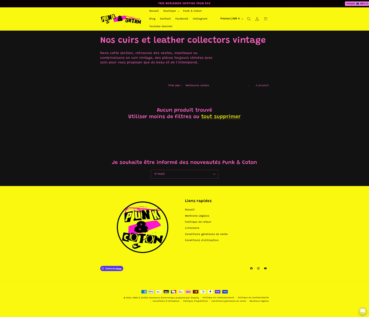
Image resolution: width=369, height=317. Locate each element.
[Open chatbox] (363, 311)
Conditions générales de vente (206, 234)
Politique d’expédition (195, 301)
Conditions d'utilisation (202, 240)
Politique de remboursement (218, 298)
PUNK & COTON (140, 298)
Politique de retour (198, 222)
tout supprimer (221, 117)
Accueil (190, 210)
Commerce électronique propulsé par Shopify (174, 298)
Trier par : (175, 85)
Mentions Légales (197, 216)
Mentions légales (259, 301)
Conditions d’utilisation (166, 301)
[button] (171, 11)
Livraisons (192, 228)
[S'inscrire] (214, 174)
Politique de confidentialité (253, 298)
